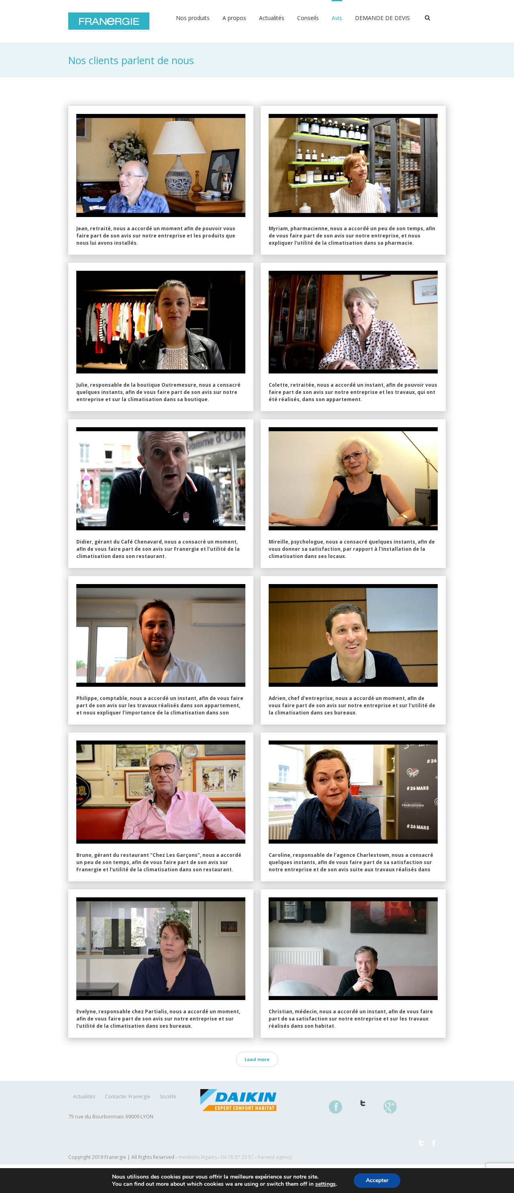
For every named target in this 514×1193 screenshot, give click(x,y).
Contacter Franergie (127, 1096)
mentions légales (197, 1157)
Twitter (367, 1108)
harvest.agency (275, 1157)
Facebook (340, 1111)
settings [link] (325, 1184)
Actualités (271, 18)
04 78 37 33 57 (237, 1157)
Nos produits (193, 18)
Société (168, 1096)
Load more (257, 1059)
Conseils (308, 18)
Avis (337, 18)
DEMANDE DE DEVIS (382, 18)
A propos (234, 18)
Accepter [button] (377, 1180)
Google (394, 1111)
